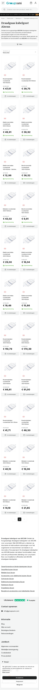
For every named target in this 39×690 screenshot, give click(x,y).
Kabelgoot (19, 18)
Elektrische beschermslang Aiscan (13, 582)
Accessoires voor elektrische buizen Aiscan (16, 576)
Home (3, 18)
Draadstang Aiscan (7, 588)
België (6, 662)
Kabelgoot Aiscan (7, 585)
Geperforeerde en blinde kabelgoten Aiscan (16, 566)
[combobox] (19, 9)
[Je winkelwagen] (31, 3)
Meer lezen (6, 672)
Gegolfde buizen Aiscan (9, 569)
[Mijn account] (35, 3)
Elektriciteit (10, 18)
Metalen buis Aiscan (8, 572)
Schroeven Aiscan (7, 579)
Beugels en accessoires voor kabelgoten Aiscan (18, 591)
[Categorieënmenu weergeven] (3, 3)
